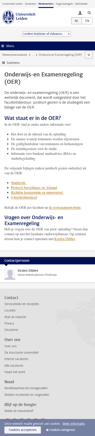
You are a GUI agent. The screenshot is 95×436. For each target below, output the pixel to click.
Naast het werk (14, 372)
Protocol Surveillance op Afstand (34, 187)
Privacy (9, 323)
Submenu (13, 63)
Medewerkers (45, 4)
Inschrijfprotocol (25, 197)
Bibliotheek (81, 4)
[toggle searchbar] (89, 12)
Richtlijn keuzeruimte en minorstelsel (37, 192)
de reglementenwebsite (65, 207)
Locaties (9, 310)
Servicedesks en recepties (21, 304)
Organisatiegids (64, 4)
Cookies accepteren (22, 430)
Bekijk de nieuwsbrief (18, 411)
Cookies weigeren (62, 430)
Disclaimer (11, 330)
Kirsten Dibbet (64, 238)
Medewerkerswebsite (14, 55)
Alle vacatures (13, 366)
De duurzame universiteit (21, 353)
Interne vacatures (16, 359)
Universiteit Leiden (12, 4)
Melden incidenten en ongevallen (26, 395)
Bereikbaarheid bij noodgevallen (26, 388)
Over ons (10, 346)
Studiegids (19, 182)
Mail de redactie (15, 317)
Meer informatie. (74, 424)
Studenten (30, 4)
